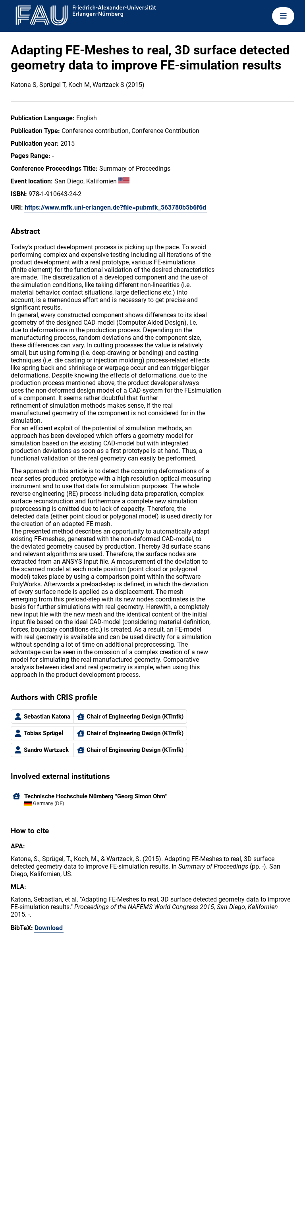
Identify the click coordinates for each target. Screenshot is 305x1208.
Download (49, 928)
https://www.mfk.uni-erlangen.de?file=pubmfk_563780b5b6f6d (115, 207)
